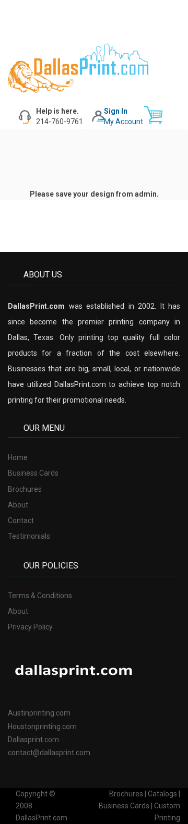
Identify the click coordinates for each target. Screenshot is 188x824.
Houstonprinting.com (42, 726)
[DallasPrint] (78, 67)
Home (18, 457)
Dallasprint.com (33, 739)
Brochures (25, 489)
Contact (21, 520)
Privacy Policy (30, 627)
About (18, 505)
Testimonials (29, 536)
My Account (123, 121)
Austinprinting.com (39, 713)
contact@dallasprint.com (49, 752)
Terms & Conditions (40, 595)
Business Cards (33, 473)
